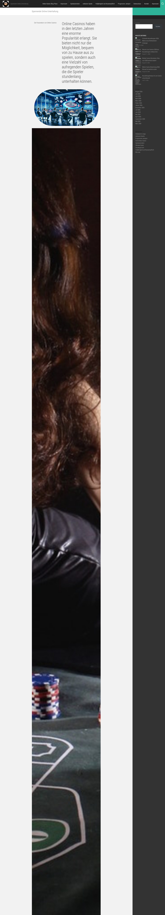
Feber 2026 (138, 103)
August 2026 (138, 91)
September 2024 (140, 119)
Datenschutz (137, 4)
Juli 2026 (137, 94)
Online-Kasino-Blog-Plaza (49, 4)
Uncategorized (139, 147)
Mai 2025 (137, 114)
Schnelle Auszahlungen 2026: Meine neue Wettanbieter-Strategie (150, 41)
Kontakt (146, 4)
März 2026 (138, 101)
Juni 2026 (138, 96)
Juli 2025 (137, 110)
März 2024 (138, 123)
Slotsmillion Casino (140, 141)
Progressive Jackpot (124, 4)
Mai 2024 (137, 121)
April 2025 (138, 117)
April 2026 (138, 98)
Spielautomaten (75, 4)
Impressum (64, 4)
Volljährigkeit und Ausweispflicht (105, 4)
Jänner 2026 (138, 105)
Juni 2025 (138, 112)
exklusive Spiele (87, 4)
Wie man (137, 152)
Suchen (137, 23)
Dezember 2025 (139, 107)
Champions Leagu (140, 134)
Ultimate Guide (139, 145)
